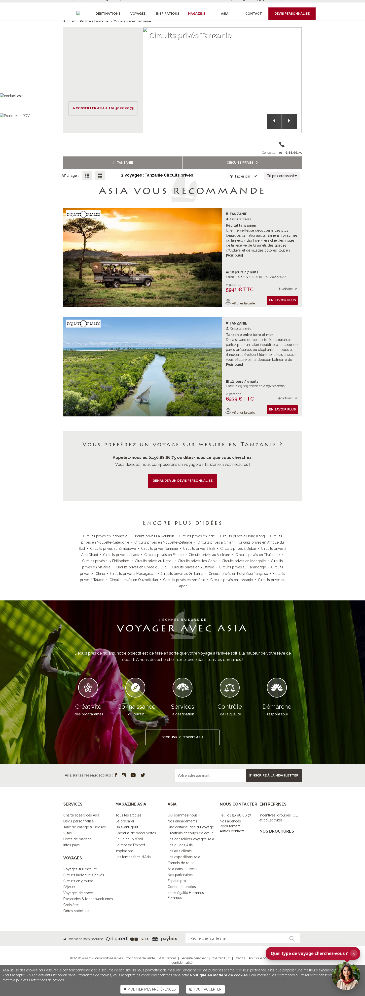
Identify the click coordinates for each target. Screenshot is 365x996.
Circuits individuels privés (83, 875)
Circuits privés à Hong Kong (242, 536)
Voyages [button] (138, 13)
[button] (274, 121)
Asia (224, 13)
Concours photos (182, 887)
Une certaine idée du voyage (191, 827)
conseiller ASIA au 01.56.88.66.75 (105, 108)
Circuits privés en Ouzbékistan (134, 580)
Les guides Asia (180, 845)
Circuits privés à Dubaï (238, 549)
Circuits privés (240, 162)
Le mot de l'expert (130, 845)
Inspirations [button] (167, 13)
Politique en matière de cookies (219, 975)
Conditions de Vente (140, 958)
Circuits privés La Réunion (153, 536)
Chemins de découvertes (135, 833)
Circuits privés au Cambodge (242, 567)
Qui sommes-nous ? (184, 815)
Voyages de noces (78, 893)
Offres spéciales (76, 911)
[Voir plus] (234, 255)
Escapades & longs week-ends (88, 899)
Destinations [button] (108, 13)
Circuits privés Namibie (159, 549)
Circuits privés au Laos (121, 555)
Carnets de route (181, 863)
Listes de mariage (77, 839)
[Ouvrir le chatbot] (346, 976)
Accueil (69, 21)
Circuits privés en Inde (197, 536)
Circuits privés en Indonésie (105, 536)
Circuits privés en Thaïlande (257, 555)
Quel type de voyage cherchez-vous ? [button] (313, 953)
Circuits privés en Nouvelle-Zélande (163, 542)
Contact (253, 13)
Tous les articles (128, 815)
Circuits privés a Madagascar (133, 574)
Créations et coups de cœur (190, 833)
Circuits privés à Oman (215, 542)
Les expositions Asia (184, 857)
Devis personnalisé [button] (292, 13)
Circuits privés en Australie (193, 567)
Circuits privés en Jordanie (231, 580)
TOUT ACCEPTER (206, 989)
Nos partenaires (180, 875)
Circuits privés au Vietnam (209, 555)
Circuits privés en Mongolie (244, 561)
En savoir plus (282, 300)
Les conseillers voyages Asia (191, 839)
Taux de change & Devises (84, 827)
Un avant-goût (126, 827)
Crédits (240, 958)
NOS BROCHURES (276, 831)
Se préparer (124, 821)
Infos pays (71, 845)
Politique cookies (261, 958)
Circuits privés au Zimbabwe (113, 549)
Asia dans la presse (183, 869)
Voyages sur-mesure (80, 869)
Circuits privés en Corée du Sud (141, 567)
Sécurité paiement (194, 958)
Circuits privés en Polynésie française (238, 574)
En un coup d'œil (129, 839)
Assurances (167, 958)
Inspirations (124, 851)
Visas (67, 833)
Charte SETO (221, 958)
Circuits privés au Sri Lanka (182, 574)
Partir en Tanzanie (94, 21)
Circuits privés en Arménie (184, 580)
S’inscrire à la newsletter (273, 775)
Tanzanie (124, 162)
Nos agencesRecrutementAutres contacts (232, 826)
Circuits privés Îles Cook (197, 561)
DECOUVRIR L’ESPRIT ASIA (182, 737)
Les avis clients (180, 851)
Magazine (196, 13)
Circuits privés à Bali (199, 549)
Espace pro (177, 881)
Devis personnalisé (78, 821)
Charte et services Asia (81, 815)
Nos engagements (182, 821)
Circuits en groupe (78, 881)
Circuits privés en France (163, 555)
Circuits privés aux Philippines (106, 561)
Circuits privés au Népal (154, 561)
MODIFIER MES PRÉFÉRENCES (151, 989)
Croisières (71, 905)
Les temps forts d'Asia (133, 857)
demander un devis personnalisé (183, 480)
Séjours (69, 887)
